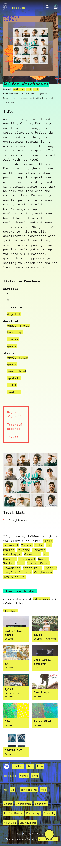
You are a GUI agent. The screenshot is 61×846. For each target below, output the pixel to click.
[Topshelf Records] (6, 767)
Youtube (10, 822)
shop (29, 766)
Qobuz (8, 804)
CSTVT (39, 545)
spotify (13, 378)
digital (13, 314)
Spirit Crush (38, 563)
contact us (29, 790)
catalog (18, 8)
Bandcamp (33, 813)
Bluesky (49, 813)
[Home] (5, 7)
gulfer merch (41, 598)
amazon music (18, 325)
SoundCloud (28, 822)
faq (43, 790)
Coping (26, 545)
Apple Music (13, 813)
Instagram (23, 804)
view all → (10, 610)
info (35, 775)
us (6, 790)
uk (12, 790)
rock (35, 89)
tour (40, 766)
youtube (13, 392)
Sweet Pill (32, 568)
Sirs (20, 563)
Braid (47, 541)
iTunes (12, 339)
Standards (11, 568)
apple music (17, 357)
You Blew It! (14, 577)
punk (29, 89)
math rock (19, 89)
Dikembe (23, 550)
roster (18, 766)
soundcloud (16, 371)
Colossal (10, 545)
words (24, 775)
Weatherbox (43, 572)
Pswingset (27, 559)
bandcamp (14, 332)
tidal (12, 385)
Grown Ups (32, 554)
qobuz (12, 346)
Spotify (41, 804)
